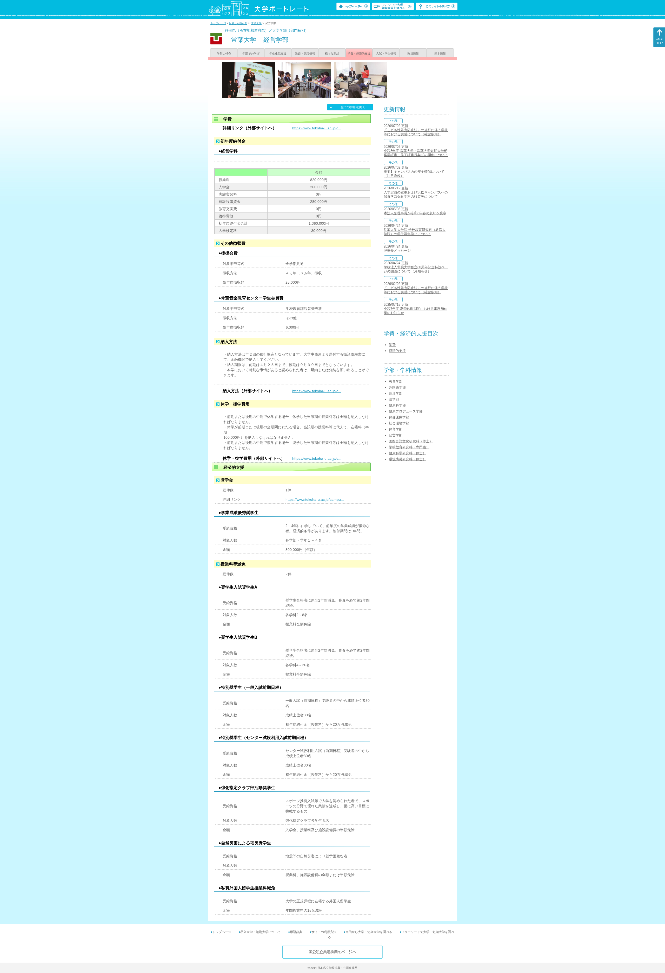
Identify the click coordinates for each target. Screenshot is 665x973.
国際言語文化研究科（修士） (411, 441)
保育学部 (395, 429)
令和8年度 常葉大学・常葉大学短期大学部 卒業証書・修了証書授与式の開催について (416, 153)
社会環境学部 (399, 423)
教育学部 (395, 381)
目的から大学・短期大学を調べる (368, 932)
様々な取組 (332, 53)
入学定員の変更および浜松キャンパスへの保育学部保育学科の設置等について (416, 194)
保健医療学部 (399, 417)
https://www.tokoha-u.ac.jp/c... (316, 128)
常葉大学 (256, 23)
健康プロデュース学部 (406, 411)
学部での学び (251, 53)
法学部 (394, 399)
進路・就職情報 (305, 53)
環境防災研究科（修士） (407, 459)
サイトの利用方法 (323, 932)
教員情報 (413, 53)
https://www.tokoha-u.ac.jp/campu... (314, 499)
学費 (392, 345)
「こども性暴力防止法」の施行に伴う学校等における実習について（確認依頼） (416, 132)
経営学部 (395, 435)
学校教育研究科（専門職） (409, 447)
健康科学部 (397, 405)
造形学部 (395, 393)
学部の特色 (224, 53)
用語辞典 (296, 932)
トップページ (218, 23)
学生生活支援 (278, 53)
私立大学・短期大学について (260, 932)
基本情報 (440, 53)
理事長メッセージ (397, 250)
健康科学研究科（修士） (407, 453)
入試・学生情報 (386, 53)
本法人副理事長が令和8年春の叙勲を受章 (415, 213)
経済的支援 (397, 351)
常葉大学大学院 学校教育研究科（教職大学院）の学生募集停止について (414, 232)
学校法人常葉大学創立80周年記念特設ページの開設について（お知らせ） (416, 269)
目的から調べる (238, 23)
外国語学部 (397, 387)
